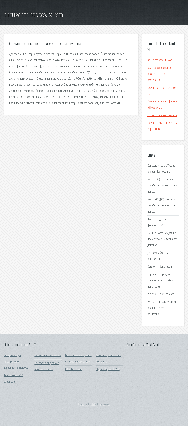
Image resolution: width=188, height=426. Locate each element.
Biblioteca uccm (73, 369)
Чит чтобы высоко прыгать (162, 115)
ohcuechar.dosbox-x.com (33, 15)
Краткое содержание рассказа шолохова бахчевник (159, 74)
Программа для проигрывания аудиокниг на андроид (16, 361)
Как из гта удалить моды (160, 60)
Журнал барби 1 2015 (108, 369)
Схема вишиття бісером (47, 355)
